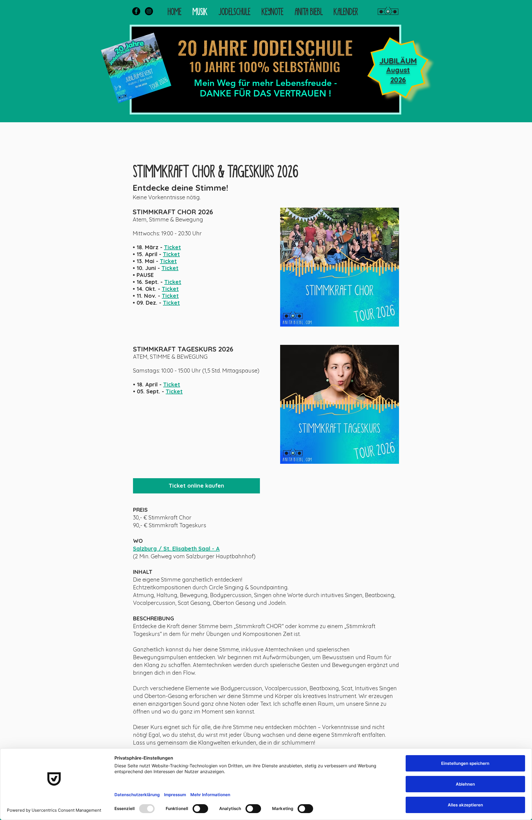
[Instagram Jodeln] (149, 11)
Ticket (172, 247)
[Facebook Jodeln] (136, 11)
